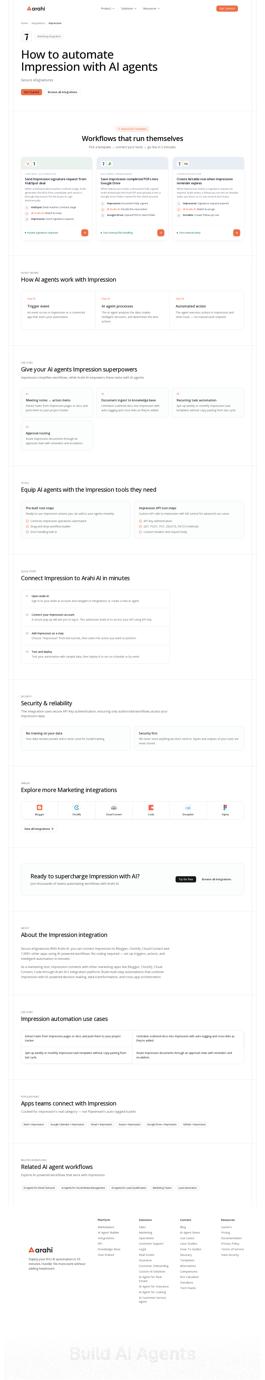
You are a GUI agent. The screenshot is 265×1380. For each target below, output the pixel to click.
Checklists (186, 1282)
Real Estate (146, 1255)
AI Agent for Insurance (154, 1286)
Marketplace (106, 1227)
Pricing (225, 1232)
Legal (142, 1249)
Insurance (145, 1260)
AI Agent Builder (108, 1232)
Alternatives (188, 1266)
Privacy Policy (230, 1243)
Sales (142, 1227)
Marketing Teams (162, 1188)
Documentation (231, 1238)
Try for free (186, 879)
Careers (226, 1227)
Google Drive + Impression (162, 1124)
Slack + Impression (33, 1124)
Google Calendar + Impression (67, 1124)
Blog (183, 1227)
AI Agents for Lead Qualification (129, 1188)
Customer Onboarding (154, 1266)
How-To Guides (190, 1249)
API (100, 1243)
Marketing (145, 1232)
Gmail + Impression (101, 1124)
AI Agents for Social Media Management (83, 1188)
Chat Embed (106, 1255)
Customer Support (151, 1243)
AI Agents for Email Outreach (39, 1188)
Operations (146, 1238)
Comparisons (188, 1271)
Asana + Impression (129, 1124)
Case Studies (188, 1243)
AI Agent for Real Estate (150, 1279)
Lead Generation (187, 1188)
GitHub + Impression (194, 1124)
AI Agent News (190, 1232)
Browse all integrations (62, 92)
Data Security (230, 1255)
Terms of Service (232, 1249)
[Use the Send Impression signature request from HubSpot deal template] (84, 232)
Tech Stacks (188, 1288)
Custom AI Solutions (152, 1271)
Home (24, 23)
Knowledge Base (109, 1249)
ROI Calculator (189, 1277)
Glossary (186, 1255)
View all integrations (37, 829)
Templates (187, 1260)
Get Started (227, 8)
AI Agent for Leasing (152, 1292)
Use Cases (187, 1238)
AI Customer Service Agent (152, 1300)
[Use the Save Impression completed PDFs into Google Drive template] (160, 232)
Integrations (38, 23)
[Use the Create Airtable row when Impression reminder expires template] (236, 232)
